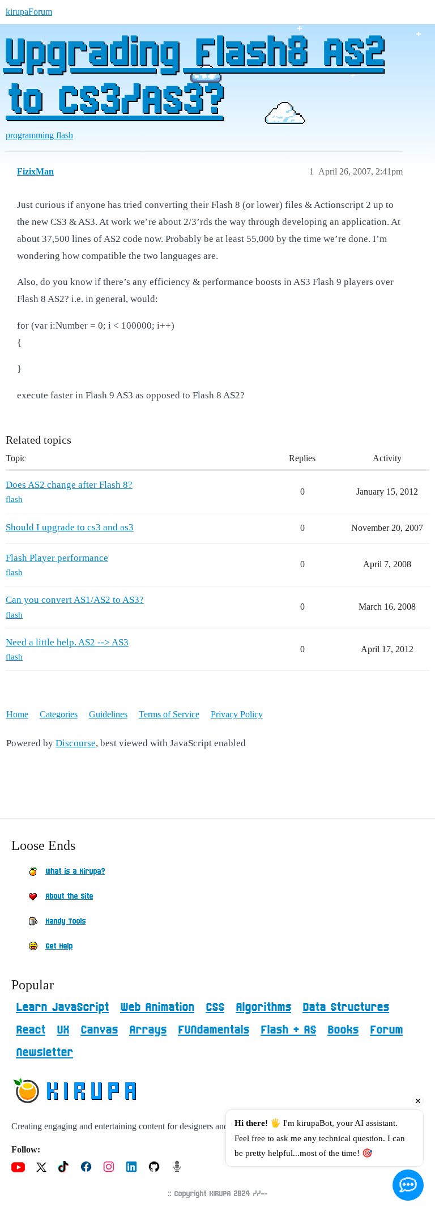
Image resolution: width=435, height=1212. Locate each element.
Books (343, 1030)
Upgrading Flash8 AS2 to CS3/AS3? (193, 77)
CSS (215, 1007)
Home (17, 714)
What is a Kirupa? (75, 871)
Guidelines (108, 714)
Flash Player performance (57, 557)
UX (63, 1030)
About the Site (69, 896)
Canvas (99, 1030)
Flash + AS (288, 1030)
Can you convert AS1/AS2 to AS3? (75, 599)
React (30, 1030)
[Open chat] (408, 1185)
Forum (386, 1030)
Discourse (76, 743)
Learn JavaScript (62, 1007)
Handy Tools (65, 921)
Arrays (148, 1030)
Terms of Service (169, 714)
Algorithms (263, 1007)
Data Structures (345, 1007)
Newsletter (44, 1053)
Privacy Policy (237, 714)
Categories (59, 714)
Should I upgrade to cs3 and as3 (70, 527)
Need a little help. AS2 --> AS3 (67, 642)
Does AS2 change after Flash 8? (69, 484)
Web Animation (157, 1007)
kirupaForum (29, 11)
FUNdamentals (213, 1030)
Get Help (58, 946)
